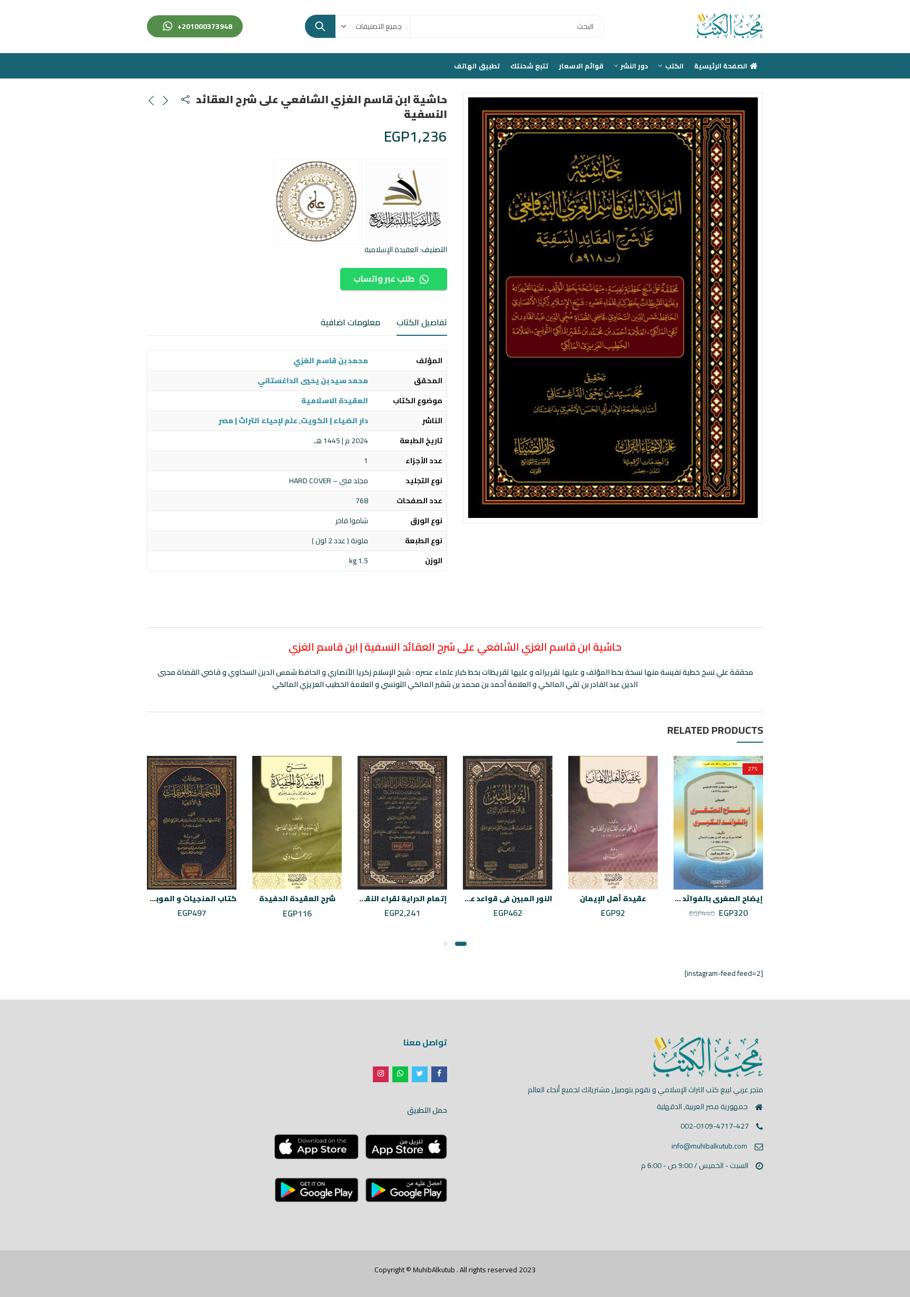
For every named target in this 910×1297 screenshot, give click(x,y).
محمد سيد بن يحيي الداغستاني (313, 380)
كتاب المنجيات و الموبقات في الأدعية (169, 898)
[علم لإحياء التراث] (316, 201)
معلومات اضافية (350, 322)
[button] (460, 944)
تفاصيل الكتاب (422, 322)
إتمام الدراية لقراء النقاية (400, 898)
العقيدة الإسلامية (391, 249)
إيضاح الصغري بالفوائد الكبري (710, 898)
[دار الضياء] (405, 201)
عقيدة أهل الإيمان (613, 898)
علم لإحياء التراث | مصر (258, 420)
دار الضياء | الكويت (334, 420)
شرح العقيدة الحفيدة (297, 898)
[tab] (422, 322)
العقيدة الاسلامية (334, 400)
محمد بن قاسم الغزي (330, 360)
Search (320, 26)
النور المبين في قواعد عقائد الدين (493, 898)
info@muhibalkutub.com (709, 1146)
